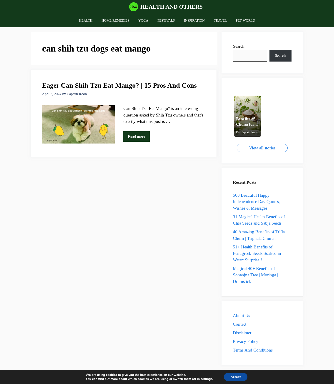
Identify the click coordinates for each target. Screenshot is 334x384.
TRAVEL (220, 20)
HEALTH (85, 20)
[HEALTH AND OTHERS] (133, 7)
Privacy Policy (245, 341)
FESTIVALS (166, 20)
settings (206, 379)
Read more (136, 136)
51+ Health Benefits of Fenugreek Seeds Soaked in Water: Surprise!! (257, 253)
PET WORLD (245, 20)
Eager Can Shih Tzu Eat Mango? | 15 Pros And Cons (120, 85)
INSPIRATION (194, 20)
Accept (236, 377)
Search (238, 46)
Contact (239, 324)
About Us (241, 315)
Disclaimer (242, 332)
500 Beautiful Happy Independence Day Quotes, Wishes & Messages (256, 202)
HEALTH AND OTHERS (171, 7)
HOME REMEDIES (115, 20)
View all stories (262, 148)
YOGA (143, 20)
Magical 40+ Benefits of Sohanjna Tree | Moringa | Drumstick (255, 275)
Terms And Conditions (253, 350)
